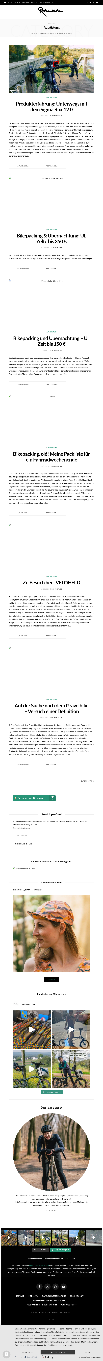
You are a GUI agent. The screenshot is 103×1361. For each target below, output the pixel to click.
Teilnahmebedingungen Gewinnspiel (50, 1300)
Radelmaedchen (45, 1312)
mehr (88, 1352)
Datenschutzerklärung (21, 828)
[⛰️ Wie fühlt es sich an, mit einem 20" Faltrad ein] (32, 1069)
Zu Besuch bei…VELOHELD (51, 582)
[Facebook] (39, 1286)
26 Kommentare (56, 116)
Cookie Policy (77, 1296)
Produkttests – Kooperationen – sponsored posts (52, 1305)
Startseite (34, 33)
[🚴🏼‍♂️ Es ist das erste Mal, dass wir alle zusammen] (77, 1238)
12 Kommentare (56, 717)
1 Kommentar (56, 466)
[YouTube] (63, 1286)
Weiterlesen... (52, 166)
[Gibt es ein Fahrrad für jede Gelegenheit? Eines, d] (71, 1069)
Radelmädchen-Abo (23, 844)
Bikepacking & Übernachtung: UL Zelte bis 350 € (51, 238)
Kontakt (20, 1296)
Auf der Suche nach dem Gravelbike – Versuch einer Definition (51, 708)
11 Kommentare (56, 350)
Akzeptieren (58, 1352)
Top (52, 1319)
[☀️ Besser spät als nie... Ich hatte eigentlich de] (71, 1029)
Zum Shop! (51, 979)
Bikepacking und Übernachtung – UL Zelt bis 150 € (51, 341)
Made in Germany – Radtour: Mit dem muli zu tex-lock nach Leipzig (37, 2)
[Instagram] (55, 1286)
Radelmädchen (24, 166)
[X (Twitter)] (47, 1286)
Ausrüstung (61, 33)
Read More (51, 1210)
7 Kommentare (56, 248)
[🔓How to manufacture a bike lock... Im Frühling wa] (32, 1029)
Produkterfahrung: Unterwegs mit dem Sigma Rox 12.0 (51, 106)
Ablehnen (27, 1352)
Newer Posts (86, 781)
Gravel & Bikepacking (47, 33)
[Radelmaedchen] (51, 12)
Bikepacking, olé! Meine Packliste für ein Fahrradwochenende (51, 457)
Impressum (33, 1296)
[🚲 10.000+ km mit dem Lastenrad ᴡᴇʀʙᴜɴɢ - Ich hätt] (94, 1238)
